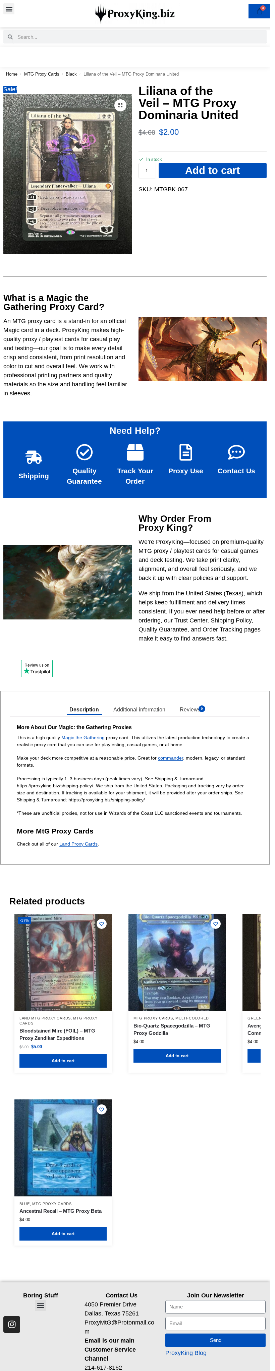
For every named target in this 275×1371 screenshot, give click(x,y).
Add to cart (212, 170)
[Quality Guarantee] (84, 452)
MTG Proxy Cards (41, 74)
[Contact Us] (236, 452)
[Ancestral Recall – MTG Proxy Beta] (63, 1147)
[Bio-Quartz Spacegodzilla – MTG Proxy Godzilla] (177, 962)
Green (255, 1018)
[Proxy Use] (185, 452)
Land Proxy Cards (78, 844)
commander (170, 758)
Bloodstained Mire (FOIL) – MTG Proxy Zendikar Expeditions (57, 1034)
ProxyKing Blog (186, 1353)
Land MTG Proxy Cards (45, 1018)
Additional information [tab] (139, 709)
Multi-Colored (192, 1018)
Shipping (33, 476)
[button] (8, 8)
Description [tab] (84, 709)
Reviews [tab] (191, 709)
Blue (24, 1204)
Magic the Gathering (83, 737)
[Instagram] (11, 1324)
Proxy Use (185, 471)
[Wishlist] (102, 924)
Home (11, 74)
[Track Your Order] (135, 452)
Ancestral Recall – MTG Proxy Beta (60, 1211)
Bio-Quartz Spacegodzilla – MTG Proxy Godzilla (171, 1029)
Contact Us (236, 471)
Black (71, 74)
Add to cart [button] (63, 1060)
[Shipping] (33, 457)
